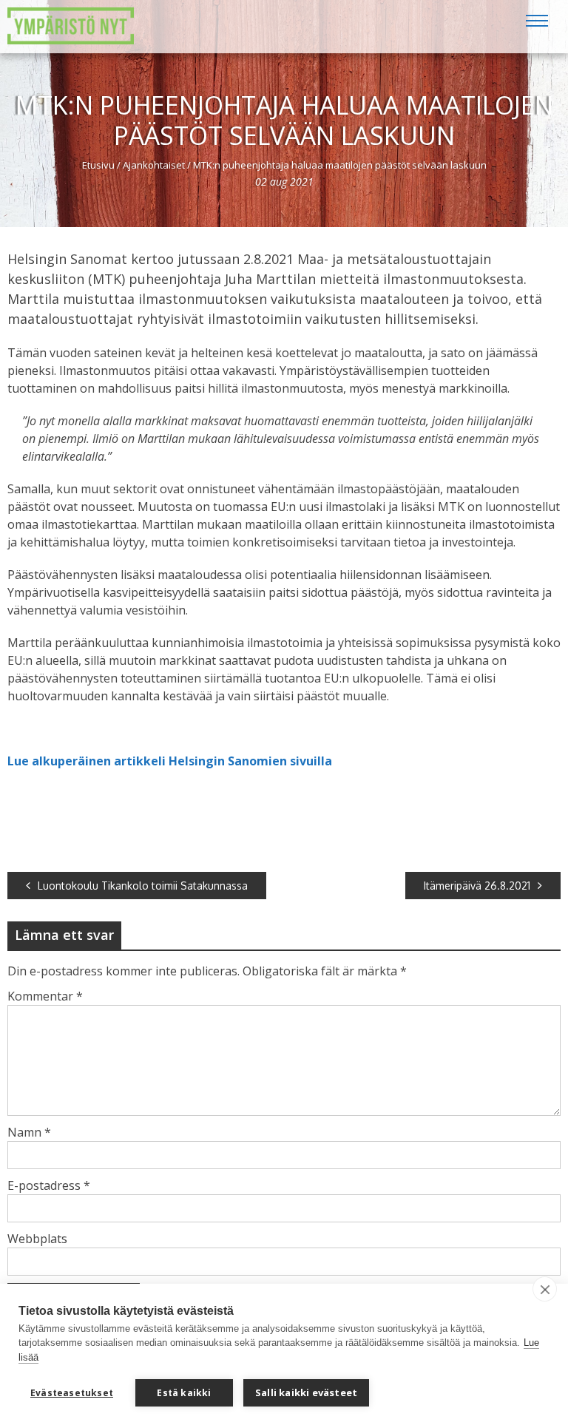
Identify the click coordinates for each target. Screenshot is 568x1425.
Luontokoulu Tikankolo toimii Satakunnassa (143, 885)
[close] (544, 1289)
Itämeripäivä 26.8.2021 (477, 885)
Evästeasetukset (71, 1393)
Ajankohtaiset (154, 165)
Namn (29, 1132)
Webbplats (37, 1239)
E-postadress (48, 1185)
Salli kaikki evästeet (306, 1392)
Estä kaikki (184, 1393)
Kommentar (45, 996)
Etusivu (98, 165)
